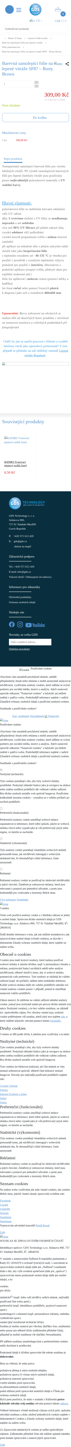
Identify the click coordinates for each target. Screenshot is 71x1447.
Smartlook (5, 1217)
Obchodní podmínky (20, 597)
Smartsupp (6, 1221)
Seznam (4, 1213)
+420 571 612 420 (24, 536)
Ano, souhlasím (20, 716)
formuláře (55, 1020)
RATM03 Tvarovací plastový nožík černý (15, 464)
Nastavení (53, 716)
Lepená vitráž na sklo (38, 38)
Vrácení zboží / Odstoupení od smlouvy (30, 577)
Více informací (8, 899)
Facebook (5, 1200)
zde (63, 1016)
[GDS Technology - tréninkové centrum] (35, 382)
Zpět (2, 1232)
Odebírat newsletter (19, 649)
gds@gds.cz (20, 541)
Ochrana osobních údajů (22, 602)
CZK (57, 20)
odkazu (64, 1403)
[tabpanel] (35, 286)
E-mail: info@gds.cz (20, 571)
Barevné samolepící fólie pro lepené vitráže (22, 42)
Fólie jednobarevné (11, 47)
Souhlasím (22, 899)
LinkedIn (5, 1208)
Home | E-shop (15, 38)
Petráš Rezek (43, 1225)
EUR (64, 20)
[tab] (13, 159)
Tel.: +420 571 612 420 (21, 566)
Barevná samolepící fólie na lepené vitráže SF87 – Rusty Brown (32, 51)
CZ (39, 20)
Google (4, 1204)
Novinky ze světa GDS (23, 634)
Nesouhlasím (37, 716)
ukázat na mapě (22, 546)
